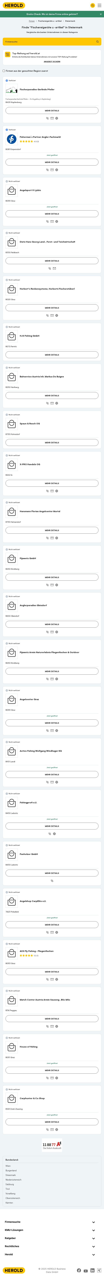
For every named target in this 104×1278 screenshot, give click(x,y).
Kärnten (9, 1202)
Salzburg (10, 1184)
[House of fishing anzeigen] (12, 1047)
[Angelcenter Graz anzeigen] (12, 700)
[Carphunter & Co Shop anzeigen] (12, 1099)
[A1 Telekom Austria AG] (52, 1145)
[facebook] (79, 1270)
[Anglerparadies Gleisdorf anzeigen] (12, 606)
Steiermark (11, 1175)
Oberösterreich (13, 1198)
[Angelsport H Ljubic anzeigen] (12, 191)
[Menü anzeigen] (99, 5)
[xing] (99, 1270)
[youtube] (86, 1270)
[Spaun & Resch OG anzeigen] (12, 424)
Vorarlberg (10, 1193)
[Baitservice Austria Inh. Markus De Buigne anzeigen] (12, 377)
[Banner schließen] (100, 14)
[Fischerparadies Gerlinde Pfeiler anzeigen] (12, 90)
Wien (8, 1166)
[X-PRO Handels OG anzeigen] (12, 465)
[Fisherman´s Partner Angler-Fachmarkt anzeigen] (12, 139)
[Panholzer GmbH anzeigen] (12, 855)
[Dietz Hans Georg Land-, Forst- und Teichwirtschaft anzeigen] (12, 242)
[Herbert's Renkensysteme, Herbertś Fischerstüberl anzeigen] (12, 289)
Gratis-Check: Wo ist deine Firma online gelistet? (52, 14)
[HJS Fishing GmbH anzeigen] (12, 336)
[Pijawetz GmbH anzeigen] (12, 559)
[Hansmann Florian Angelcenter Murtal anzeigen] (12, 512)
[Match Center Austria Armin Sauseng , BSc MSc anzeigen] (12, 1000)
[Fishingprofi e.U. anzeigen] (12, 803)
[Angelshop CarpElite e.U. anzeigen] (12, 902)
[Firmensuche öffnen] (92, 5)
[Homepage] (14, 5)
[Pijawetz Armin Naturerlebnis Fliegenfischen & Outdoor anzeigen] (12, 653)
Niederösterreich (13, 1179)
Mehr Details (52, 110)
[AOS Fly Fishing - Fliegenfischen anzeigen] (12, 953)
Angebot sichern (52, 62)
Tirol (8, 1189)
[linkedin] (92, 1270)
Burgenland (11, 1170)
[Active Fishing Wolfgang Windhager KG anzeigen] (12, 751)
